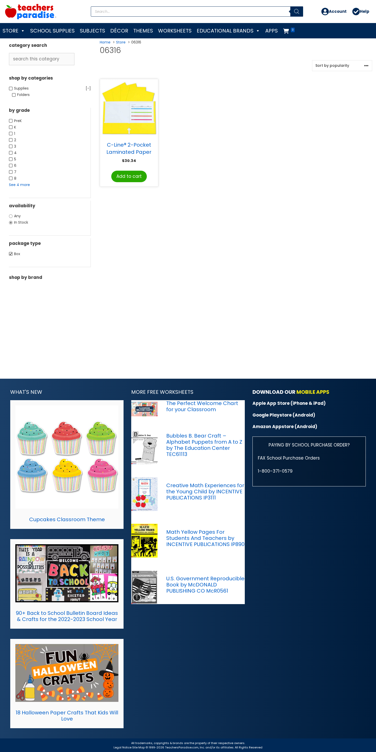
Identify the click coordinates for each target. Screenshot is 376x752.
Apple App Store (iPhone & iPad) (289, 403)
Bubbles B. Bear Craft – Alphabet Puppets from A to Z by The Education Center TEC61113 (204, 445)
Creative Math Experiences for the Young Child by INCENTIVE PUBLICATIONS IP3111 (205, 491)
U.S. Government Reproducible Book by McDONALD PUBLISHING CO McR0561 (205, 584)
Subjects (92, 30)
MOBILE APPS (312, 392)
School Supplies (52, 30)
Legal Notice (122, 747)
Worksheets (175, 30)
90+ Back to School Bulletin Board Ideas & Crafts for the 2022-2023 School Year (67, 616)
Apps (271, 30)
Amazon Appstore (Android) (284, 426)
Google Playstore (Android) (283, 415)
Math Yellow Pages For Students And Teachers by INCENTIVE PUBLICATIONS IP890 (205, 538)
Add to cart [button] (129, 176)
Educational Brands (225, 30)
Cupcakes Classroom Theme (67, 519)
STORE (10, 30)
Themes (143, 30)
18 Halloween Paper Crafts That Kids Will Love (67, 715)
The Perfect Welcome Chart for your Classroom (202, 406)
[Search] (296, 11)
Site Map (139, 747)
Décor (119, 30)
